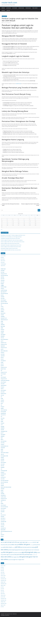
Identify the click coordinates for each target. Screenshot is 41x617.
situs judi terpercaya (27, 554)
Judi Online (3, 259)
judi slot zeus (20, 549)
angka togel (24, 542)
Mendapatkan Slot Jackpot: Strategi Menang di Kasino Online (11, 245)
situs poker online (34, 554)
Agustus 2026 (3, 565)
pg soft (24, 552)
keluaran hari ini (31, 549)
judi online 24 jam (7, 547)
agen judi (7, 542)
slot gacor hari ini (32, 557)
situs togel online (15, 557)
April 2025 (2, 591)
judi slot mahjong (31, 547)
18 (7, 223)
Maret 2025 (3, 593)
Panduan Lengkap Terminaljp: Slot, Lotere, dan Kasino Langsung (11, 240)
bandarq (29, 542)
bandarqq (31, 542)
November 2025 (3, 580)
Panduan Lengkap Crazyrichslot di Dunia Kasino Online (10, 243)
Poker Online (3, 260)
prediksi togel (6, 554)
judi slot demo (23, 547)
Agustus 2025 (3, 585)
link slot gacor (7, 552)
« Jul (1, 229)
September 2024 (3, 603)
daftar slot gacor (24, 544)
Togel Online (3, 265)
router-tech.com (9, 2)
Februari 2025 (3, 595)
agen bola (3, 542)
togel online (21, 559)
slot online (4, 559)
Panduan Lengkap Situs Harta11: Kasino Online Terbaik (30, 204)
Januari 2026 (3, 577)
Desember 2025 (3, 578)
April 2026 (2, 572)
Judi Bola (3, 10)
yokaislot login (18, 83)
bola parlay (3, 544)
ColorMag (2, 615)
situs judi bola (11, 554)
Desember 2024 (3, 598)
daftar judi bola (8, 544)
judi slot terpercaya (12, 549)
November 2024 (3, 600)
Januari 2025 (3, 596)
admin (10, 22)
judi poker (13, 547)
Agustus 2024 (3, 605)
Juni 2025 (2, 588)
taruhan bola (10, 559)
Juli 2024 (2, 606)
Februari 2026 (3, 575)
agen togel (19, 542)
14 (24, 221)
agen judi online (13, 542)
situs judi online (18, 554)
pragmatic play (32, 552)
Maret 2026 (3, 573)
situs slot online (6, 557)
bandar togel (36, 542)
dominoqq (31, 544)
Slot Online (2, 262)
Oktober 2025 (3, 582)
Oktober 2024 (3, 601)
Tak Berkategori (4, 16)
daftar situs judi (15, 544)
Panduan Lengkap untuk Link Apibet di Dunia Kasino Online (11, 246)
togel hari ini (16, 559)
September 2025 (3, 583)
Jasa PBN (8, 10)
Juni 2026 (2, 568)
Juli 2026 (2, 567)
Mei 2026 (2, 570)
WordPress (7, 615)
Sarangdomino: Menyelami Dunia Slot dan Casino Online (10, 238)
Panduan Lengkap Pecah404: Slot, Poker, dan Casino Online (11, 249)
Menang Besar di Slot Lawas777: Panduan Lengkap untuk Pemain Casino (13, 235)
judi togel (25, 549)
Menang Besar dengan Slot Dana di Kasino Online (9, 248)
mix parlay (20, 552)
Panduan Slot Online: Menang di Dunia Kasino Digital (10, 204)
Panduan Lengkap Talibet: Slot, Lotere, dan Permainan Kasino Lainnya (12, 241)
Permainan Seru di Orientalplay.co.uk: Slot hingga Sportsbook (11, 236)
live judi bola (15, 552)
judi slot (17, 547)
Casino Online (3, 255)
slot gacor (22, 557)
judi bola (34, 544)
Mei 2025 (2, 590)
